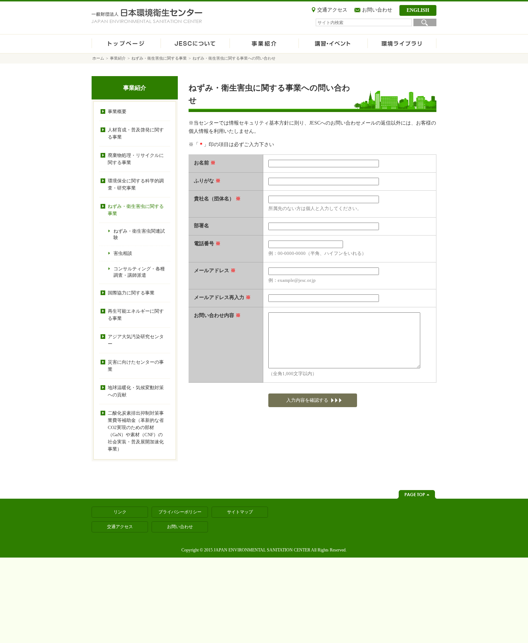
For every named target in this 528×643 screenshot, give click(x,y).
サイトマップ (240, 511)
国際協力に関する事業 (131, 292)
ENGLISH (418, 10)
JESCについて (195, 43)
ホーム (126, 43)
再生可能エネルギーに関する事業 (136, 314)
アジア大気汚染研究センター (136, 340)
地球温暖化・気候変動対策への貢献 (136, 391)
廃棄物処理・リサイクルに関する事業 (136, 159)
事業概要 (117, 111)
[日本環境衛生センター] (147, 16)
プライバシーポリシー (180, 511)
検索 (424, 22)
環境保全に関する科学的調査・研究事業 (136, 184)
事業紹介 (264, 43)
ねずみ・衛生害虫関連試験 (139, 234)
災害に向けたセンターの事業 (136, 365)
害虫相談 (123, 253)
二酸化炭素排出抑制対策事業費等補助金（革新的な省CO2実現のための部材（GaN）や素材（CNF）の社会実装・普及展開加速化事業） (136, 431)
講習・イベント (332, 43)
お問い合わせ (377, 10)
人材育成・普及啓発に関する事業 (136, 133)
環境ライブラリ (401, 43)
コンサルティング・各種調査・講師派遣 (139, 272)
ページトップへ (416, 494)
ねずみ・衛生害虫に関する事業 (159, 58)
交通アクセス (332, 10)
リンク (120, 511)
